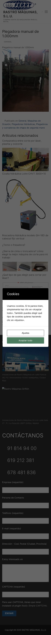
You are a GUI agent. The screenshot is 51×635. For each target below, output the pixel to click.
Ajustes (25, 333)
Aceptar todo (25, 340)
